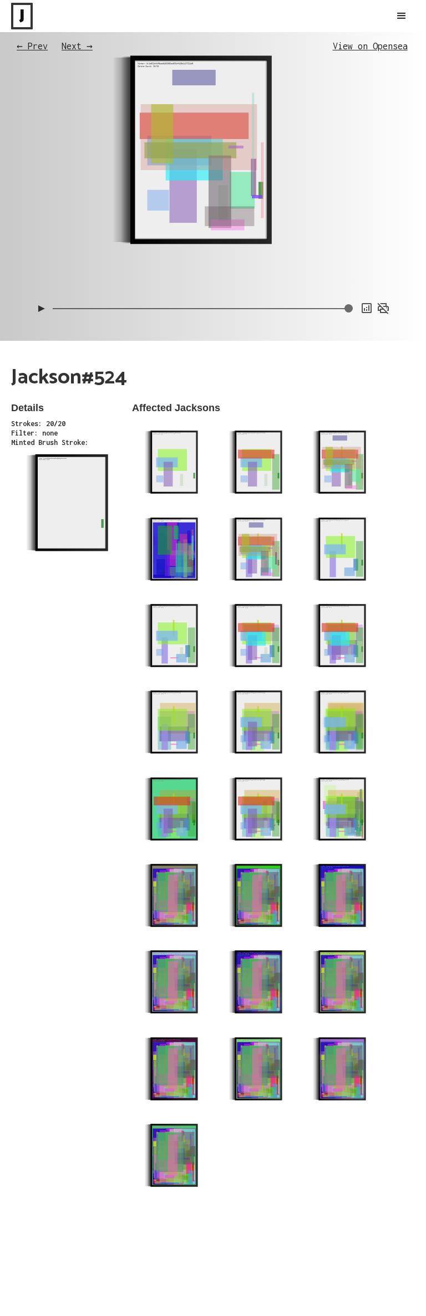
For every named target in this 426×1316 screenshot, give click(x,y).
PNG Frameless (368, 282)
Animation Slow (366, 249)
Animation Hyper (365, 271)
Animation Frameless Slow (350, 216)
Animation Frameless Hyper (348, 238)
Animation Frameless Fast (350, 227)
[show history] (366, 308)
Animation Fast (366, 260)
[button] (401, 16)
